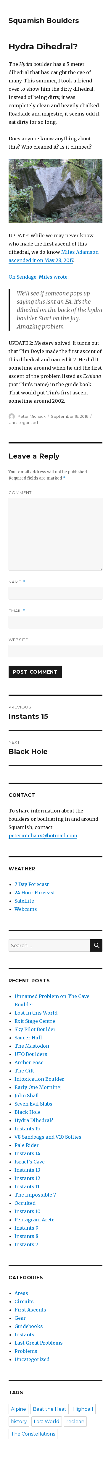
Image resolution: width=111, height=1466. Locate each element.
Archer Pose (29, 1062)
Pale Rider (27, 1145)
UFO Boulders (31, 1054)
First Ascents (30, 1310)
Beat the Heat (49, 1409)
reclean (75, 1421)
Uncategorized (23, 422)
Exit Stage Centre (35, 1021)
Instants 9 (26, 1228)
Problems (26, 1351)
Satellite (24, 901)
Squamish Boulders (44, 21)
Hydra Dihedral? (34, 1120)
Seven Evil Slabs (33, 1104)
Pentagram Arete (34, 1220)
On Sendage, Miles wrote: (39, 277)
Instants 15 (27, 1129)
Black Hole (28, 1112)
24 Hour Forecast (35, 892)
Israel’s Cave (30, 1162)
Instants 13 (27, 1170)
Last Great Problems (39, 1343)
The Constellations (33, 1434)
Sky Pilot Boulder (35, 1029)
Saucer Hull (28, 1038)
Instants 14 (27, 1153)
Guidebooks (29, 1326)
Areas (21, 1293)
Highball (83, 1409)
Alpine (18, 1409)
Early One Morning (37, 1087)
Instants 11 (27, 1186)
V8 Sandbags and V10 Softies (48, 1137)
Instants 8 (26, 1236)
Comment (20, 492)
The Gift (24, 1071)
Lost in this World (36, 1013)
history (19, 1421)
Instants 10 (28, 1211)
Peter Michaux (32, 416)
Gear (20, 1318)
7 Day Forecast (32, 884)
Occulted (25, 1203)
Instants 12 (27, 1178)
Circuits (24, 1301)
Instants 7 (26, 1244)
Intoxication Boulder (39, 1079)
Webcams (26, 909)
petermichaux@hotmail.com (43, 835)
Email (17, 610)
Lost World (46, 1421)
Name (17, 581)
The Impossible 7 (35, 1195)
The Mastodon (32, 1046)
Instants (24, 1334)
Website (18, 639)
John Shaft (27, 1095)
